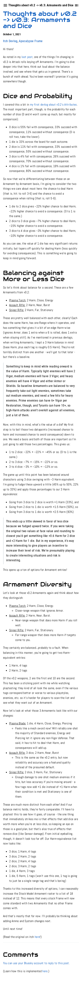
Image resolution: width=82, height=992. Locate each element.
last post (27, 57)
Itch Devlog (10, 41)
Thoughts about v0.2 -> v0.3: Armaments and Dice (40, 20)
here (37, 937)
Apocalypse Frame (31, 41)
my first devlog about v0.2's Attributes (53, 105)
